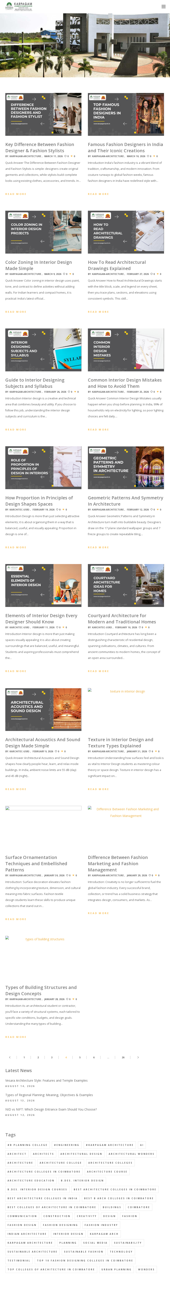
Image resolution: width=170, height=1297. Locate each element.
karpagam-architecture (25, 156)
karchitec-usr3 (19, 509)
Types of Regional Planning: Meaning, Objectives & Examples (49, 1095)
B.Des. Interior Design (82, 1180)
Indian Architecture (27, 1233)
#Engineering (66, 1145)
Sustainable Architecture (33, 1251)
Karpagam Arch (104, 1233)
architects (43, 1153)
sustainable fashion (83, 1251)
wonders (146, 1269)
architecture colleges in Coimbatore (44, 1171)
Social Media (95, 1242)
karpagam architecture (30, 1242)
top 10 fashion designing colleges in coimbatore (85, 1260)
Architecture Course (107, 1171)
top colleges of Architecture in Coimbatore (51, 1269)
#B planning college (28, 1145)
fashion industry (101, 1225)
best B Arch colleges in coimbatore (119, 1198)
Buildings (112, 1207)
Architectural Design (81, 1153)
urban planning (116, 1269)
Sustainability (128, 1242)
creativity (87, 1216)
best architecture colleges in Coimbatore (115, 1189)
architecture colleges (110, 1162)
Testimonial (19, 1260)
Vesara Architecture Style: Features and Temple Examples (46, 1080)
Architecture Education (31, 1180)
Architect (17, 1153)
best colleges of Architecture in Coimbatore (52, 1207)
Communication (22, 1216)
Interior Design (68, 1233)
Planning (68, 1242)
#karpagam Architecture (110, 1145)
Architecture (20, 1162)
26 (123, 1057)
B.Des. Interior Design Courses (37, 1189)
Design (109, 1216)
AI (142, 1145)
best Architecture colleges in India (43, 1198)
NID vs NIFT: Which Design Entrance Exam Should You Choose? (51, 1109)
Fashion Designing (60, 1225)
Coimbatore (139, 1207)
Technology (121, 1251)
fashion (129, 1216)
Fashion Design (22, 1225)
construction (56, 1216)
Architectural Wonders (132, 1153)
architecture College (61, 1162)
